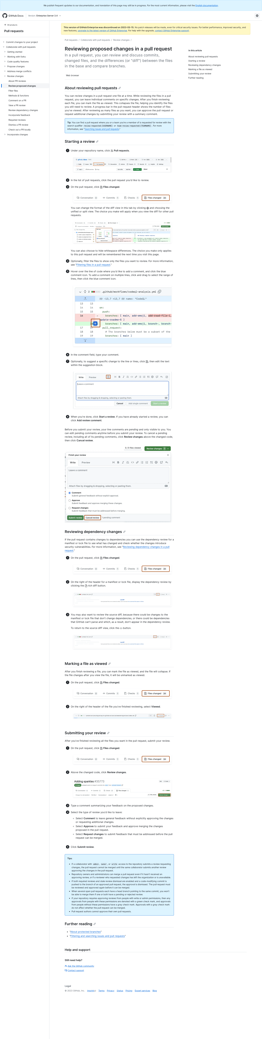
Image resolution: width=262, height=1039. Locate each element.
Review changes (121, 40)
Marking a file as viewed (86, 663)
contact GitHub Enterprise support (172, 30)
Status (120, 990)
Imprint (90, 990)
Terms (101, 990)
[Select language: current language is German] (257, 15)
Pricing (129, 990)
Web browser (72, 75)
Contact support (76, 970)
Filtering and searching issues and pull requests (98, 935)
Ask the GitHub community (81, 966)
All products (12, 25)
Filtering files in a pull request (93, 264)
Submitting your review (85, 733)
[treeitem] (25, 42)
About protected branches (85, 931)
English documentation (206, 5)
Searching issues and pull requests (102, 129)
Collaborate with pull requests (95, 40)
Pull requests (14, 31)
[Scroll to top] (255, 1032)
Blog (155, 990)
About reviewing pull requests (91, 88)
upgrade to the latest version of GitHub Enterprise (102, 30)
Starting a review (80, 141)
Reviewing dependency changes (93, 531)
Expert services (142, 990)
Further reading (78, 924)
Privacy (110, 990)
